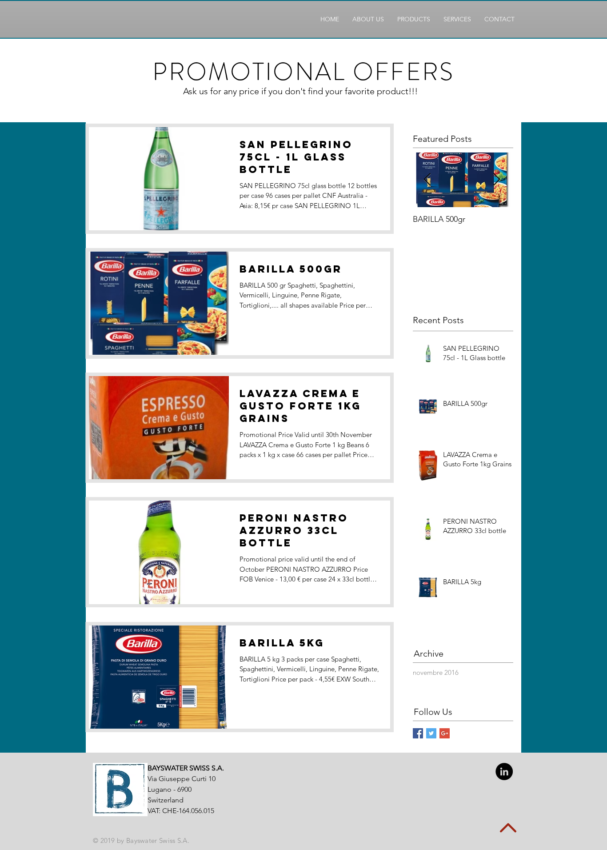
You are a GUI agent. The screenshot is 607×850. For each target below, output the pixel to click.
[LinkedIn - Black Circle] (504, 771)
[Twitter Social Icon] (431, 733)
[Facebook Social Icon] (418, 733)
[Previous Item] (427, 180)
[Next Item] (496, 180)
